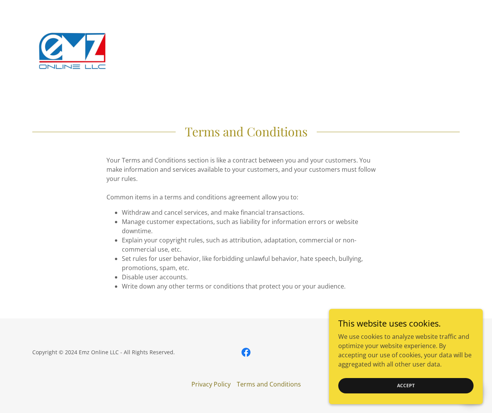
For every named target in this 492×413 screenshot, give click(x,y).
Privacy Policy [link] (211, 384)
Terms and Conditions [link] (269, 384)
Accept (406, 385)
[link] (72, 50)
